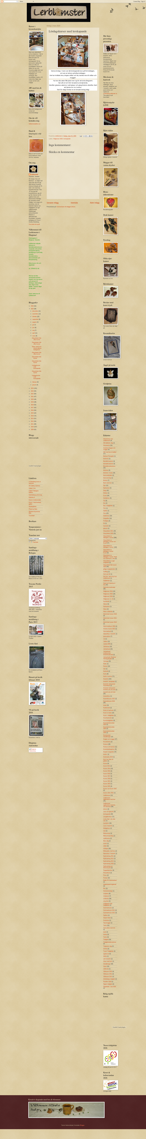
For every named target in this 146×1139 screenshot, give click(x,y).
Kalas (105, 663)
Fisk (104, 508)
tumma (105, 948)
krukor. (105, 754)
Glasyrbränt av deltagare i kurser (108, 536)
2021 (32, 396)
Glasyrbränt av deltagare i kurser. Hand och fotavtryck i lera (110, 557)
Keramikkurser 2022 (109, 698)
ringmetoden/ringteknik (109, 884)
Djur (104, 485)
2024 (32, 388)
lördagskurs (106, 828)
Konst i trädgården (108, 715)
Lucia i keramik (107, 826)
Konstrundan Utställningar (107, 735)
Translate (35, 542)
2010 (32, 426)
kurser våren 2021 (108, 793)
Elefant (105, 493)
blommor (105, 470)
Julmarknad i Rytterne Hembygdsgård (109, 657)
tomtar (105, 934)
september (35, 319)
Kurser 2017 (106, 776)
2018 (32, 405)
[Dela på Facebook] (90, 136)
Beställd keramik (108, 461)
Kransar (105, 744)
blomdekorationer (108, 463)
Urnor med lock (107, 961)
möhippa (105, 848)
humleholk (106, 601)
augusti (34, 322)
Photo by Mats (33, 509)
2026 (32, 306)
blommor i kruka (108, 473)
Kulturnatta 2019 (108, 757)
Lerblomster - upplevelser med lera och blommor (109, 805)
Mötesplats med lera (109, 851)
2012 (32, 421)
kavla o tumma (107, 676)
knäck (105, 705)
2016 (32, 410)
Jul (104, 639)
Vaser (105, 966)
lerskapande (66, 139)
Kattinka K (32, 497)
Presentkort (106, 873)
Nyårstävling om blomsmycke (108, 866)
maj (33, 330)
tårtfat (105, 956)
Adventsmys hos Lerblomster (108, 439)
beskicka (105, 458)
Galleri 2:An (32, 488)
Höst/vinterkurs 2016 (109, 626)
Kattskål (105, 671)
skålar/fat (106, 898)
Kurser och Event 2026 (110, 788)
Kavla (105, 674)
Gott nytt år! (106, 574)
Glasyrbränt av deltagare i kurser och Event (109, 541)
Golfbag (105, 571)
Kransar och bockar (109, 747)
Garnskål (105, 526)
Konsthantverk (107, 718)
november (35, 314)
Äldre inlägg (94, 203)
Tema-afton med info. (109, 928)
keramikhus (106, 696)
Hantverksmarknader (109, 587)
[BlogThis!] (86, 136)
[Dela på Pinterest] (92, 136)
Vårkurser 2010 (107, 971)
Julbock (105, 641)
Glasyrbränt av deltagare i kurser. (108, 546)
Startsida (74, 203)
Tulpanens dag (107, 946)
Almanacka (106, 445)
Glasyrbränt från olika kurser (36, 338)
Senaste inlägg (52, 203)
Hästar (105, 604)
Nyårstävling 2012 (108, 858)
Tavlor (105, 925)
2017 (32, 407)
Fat (104, 500)
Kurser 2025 (106, 786)
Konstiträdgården (108, 720)
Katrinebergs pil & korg (35, 495)
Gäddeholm (106, 580)
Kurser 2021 (106, 781)
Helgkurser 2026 (108, 596)
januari (34, 385)
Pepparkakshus (107, 870)
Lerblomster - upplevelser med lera (109, 798)
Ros (104, 888)
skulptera (106, 893)
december (35, 311)
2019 (32, 402)
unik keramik (107, 959)
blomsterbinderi (107, 475)
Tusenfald (31, 515)
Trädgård (105, 939)
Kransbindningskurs (109, 749)
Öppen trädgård (107, 984)
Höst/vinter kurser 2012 (110, 622)
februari (34, 382)
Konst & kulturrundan (35, 500)
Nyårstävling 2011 (108, 856)
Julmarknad (106, 649)
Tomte (105, 937)
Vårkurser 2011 (107, 974)
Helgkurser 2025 (58, 139)
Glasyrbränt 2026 (108, 533)
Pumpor (105, 878)
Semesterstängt (107, 891)
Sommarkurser (107, 907)
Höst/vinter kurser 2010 (110, 614)
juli (33, 325)
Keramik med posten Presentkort (109, 684)
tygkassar (106, 953)
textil (104, 932)
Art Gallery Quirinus (34, 485)
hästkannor (106, 606)
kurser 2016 (106, 773)
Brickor (105, 480)
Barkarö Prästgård (108, 456)
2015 (32, 413)
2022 (32, 393)
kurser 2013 (106, 766)
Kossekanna (106, 741)
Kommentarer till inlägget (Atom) (66, 206)
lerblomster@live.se (34, 124)
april (33, 333)
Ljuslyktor (106, 823)
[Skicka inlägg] (80, 136)
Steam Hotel (106, 918)
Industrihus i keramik (109, 634)
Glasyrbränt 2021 (108, 531)
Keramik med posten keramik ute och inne (109, 688)
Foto (104, 513)
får (104, 523)
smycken (106, 901)
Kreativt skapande (108, 752)
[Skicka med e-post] (84, 136)
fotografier (106, 518)
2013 (32, 418)
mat (104, 831)
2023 (32, 391)
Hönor (105, 609)
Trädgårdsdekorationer (109, 942)
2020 (32, 399)
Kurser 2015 (106, 771)
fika (104, 503)
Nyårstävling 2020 (108, 863)
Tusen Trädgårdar (108, 951)
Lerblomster (34, 174)
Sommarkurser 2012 (109, 912)
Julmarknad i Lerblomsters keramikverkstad (108, 653)
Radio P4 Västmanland (110, 880)
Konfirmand (106, 707)
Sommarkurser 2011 (109, 910)
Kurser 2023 (106, 783)
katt (104, 669)
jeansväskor (106, 636)
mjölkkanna (106, 838)
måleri (105, 846)
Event (105, 495)
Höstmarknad (107, 631)
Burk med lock (107, 483)
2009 (32, 429)
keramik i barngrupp (109, 681)
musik (105, 843)
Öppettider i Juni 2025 (109, 986)
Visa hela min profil (34, 224)
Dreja (104, 490)
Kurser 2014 (106, 768)
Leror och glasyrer (108, 811)
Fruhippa (105, 521)
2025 (32, 309)
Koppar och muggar (109, 739)
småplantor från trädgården (107, 904)
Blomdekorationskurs (109, 466)
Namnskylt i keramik (109, 853)
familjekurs (106, 498)
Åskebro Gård (107, 981)
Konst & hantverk (108, 710)
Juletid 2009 (106, 644)
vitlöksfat (106, 969)
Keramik (105, 679)
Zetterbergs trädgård (109, 979)
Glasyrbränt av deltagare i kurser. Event (108, 551)
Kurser (105, 763)
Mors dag (106, 841)
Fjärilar (105, 510)
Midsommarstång (108, 836)
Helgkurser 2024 (108, 591)
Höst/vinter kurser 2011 (110, 618)
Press (105, 875)
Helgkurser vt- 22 (108, 599)
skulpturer (106, 896)
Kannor (105, 666)
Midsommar (106, 833)
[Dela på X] (88, 136)
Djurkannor (106, 488)
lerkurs (105, 809)
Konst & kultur (107, 713)
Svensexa (106, 920)
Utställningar (106, 964)
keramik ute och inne (109, 692)
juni (33, 327)
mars (34, 336)
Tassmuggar (106, 923)
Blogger (82, 1125)
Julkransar (106, 646)
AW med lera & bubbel (109, 452)
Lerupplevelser (107, 816)
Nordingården (32, 506)
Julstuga (105, 661)
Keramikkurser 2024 (109, 701)
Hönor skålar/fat (107, 611)
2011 (32, 424)
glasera (105, 528)
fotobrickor (106, 515)
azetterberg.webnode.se (110, 93)
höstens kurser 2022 (109, 628)
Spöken (105, 915)
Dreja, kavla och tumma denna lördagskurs (36, 348)
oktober (34, 316)
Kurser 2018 (106, 778)
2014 (32, 416)
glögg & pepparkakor (109, 569)
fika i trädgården (108, 505)
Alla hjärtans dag (108, 443)
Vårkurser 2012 (107, 976)
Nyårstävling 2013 (108, 861)
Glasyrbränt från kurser (36, 357)
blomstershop (107, 478)
